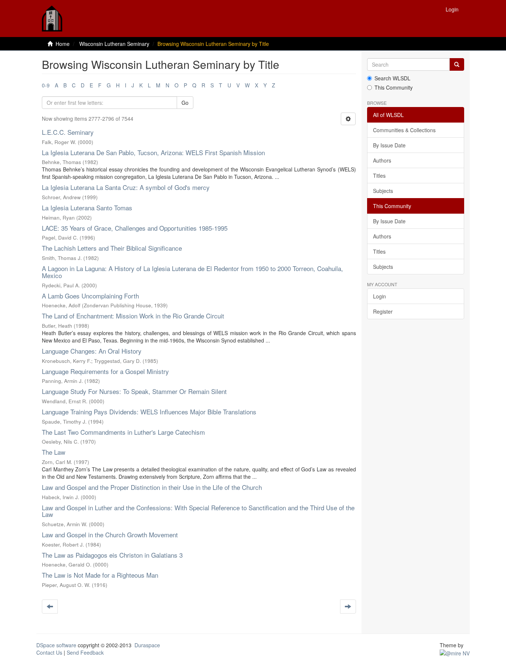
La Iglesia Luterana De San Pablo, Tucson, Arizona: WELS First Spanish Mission (153, 152)
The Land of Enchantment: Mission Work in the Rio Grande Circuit (133, 315)
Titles (379, 175)
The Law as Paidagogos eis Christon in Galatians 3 (112, 555)
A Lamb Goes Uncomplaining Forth (90, 295)
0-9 (46, 85)
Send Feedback (85, 652)
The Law (53, 452)
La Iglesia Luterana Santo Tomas (87, 207)
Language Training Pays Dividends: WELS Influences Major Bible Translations (149, 411)
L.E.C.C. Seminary (68, 132)
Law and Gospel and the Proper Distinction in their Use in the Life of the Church (152, 487)
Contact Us (49, 652)
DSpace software (56, 645)
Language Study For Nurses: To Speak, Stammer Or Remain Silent (134, 391)
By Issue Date (389, 145)
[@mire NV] (455, 652)
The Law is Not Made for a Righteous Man (100, 575)
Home (63, 43)
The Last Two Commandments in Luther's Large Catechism (123, 432)
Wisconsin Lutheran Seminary (114, 43)
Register (383, 311)
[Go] (456, 64)
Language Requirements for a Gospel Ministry (105, 371)
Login (379, 296)
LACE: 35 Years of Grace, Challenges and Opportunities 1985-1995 (134, 228)
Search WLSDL (392, 78)
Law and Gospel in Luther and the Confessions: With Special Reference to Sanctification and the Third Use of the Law (198, 511)
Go (185, 102)
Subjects (383, 190)
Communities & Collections (404, 130)
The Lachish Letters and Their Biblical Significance (112, 248)
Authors (382, 160)
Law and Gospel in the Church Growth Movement (110, 534)
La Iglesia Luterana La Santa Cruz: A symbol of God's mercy (126, 187)
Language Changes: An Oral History (92, 350)
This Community (393, 87)
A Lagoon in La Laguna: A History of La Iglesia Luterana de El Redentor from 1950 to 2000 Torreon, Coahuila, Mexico (192, 272)
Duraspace (147, 645)
